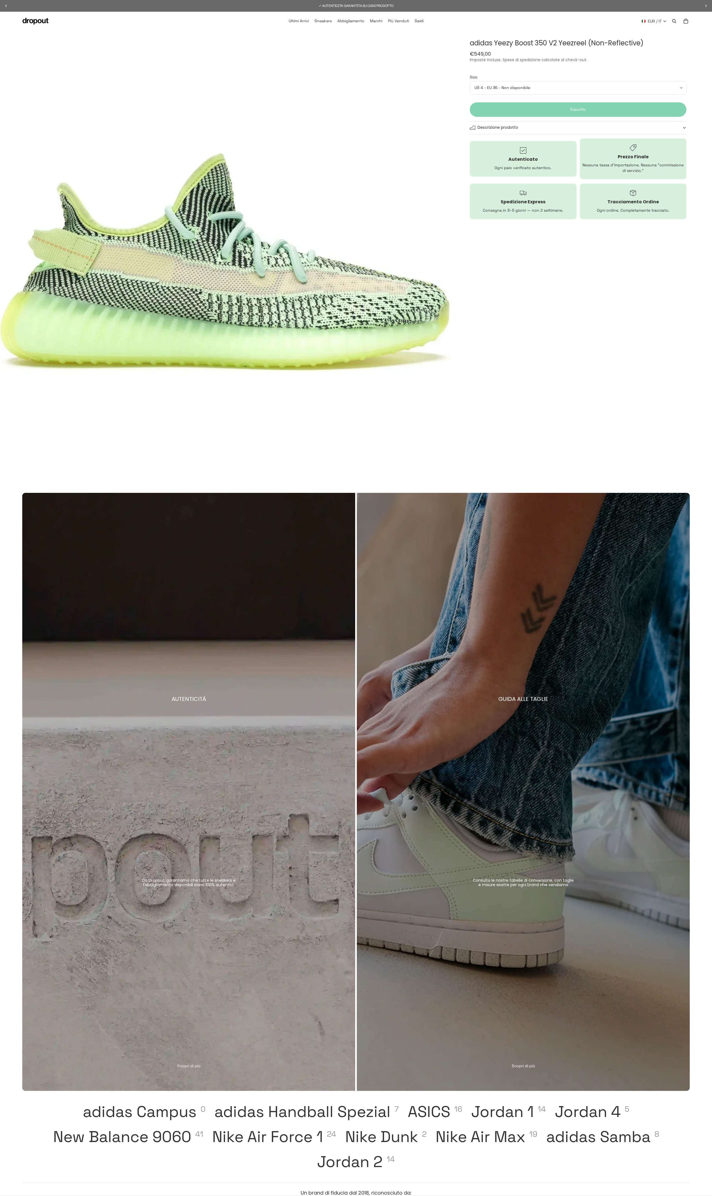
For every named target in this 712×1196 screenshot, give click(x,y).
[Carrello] (686, 21)
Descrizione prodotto (498, 127)
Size (473, 77)
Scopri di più (189, 1065)
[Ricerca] (674, 21)
